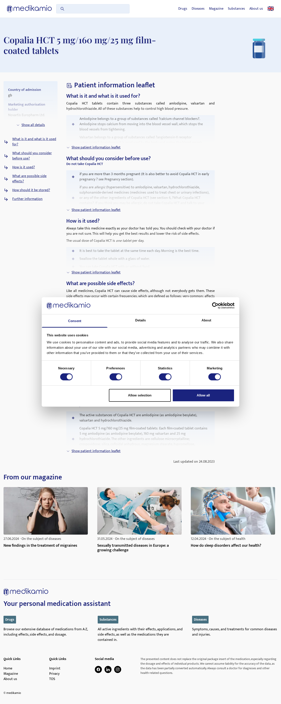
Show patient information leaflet (96, 147)
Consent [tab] (74, 321)
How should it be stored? (31, 190)
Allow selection (139, 395)
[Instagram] (117, 669)
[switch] (116, 376)
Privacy (54, 673)
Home (8, 668)
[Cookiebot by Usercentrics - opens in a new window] (215, 305)
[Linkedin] (108, 669)
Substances (236, 8)
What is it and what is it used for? (34, 142)
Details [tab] (140, 320)
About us (256, 8)
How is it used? (23, 167)
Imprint (54, 668)
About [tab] (206, 320)
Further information (27, 199)
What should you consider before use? (32, 156)
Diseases (198, 8)
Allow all (203, 395)
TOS (52, 679)
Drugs (182, 8)
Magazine (216, 8)
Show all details (33, 125)
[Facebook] (98, 669)
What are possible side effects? (29, 179)
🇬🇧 (270, 9)
